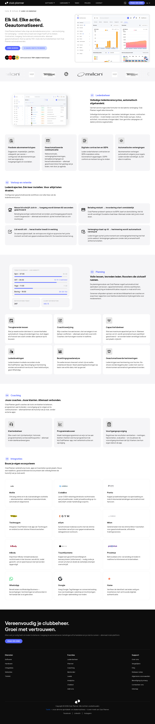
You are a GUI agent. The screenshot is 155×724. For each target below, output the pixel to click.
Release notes (137, 672)
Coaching (71, 668)
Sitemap (135, 689)
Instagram (88, 713)
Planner (70, 664)
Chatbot (70, 685)
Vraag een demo (136, 3)
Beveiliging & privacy (140, 680)
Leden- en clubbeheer (28, 11)
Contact (99, 3)
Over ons (135, 659)
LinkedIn (77, 713)
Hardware (64, 3)
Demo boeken (12, 48)
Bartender (71, 672)
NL (147, 3)
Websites (8, 672)
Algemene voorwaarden (141, 676)
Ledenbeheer (72, 659)
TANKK (7, 676)
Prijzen (87, 3)
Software (49, 3)
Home (7, 11)
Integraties (9, 668)
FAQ (133, 668)
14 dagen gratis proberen (34, 48)
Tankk (77, 3)
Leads (69, 676)
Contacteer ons (138, 685)
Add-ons (70, 689)
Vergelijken (136, 664)
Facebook (67, 713)
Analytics (70, 680)
